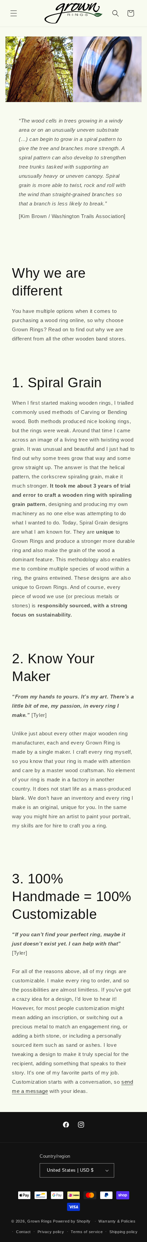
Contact (23, 1232)
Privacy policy (51, 1232)
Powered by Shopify (72, 1221)
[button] (13, 13)
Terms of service (87, 1232)
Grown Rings (39, 1221)
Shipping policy (123, 1232)
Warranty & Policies (116, 1221)
